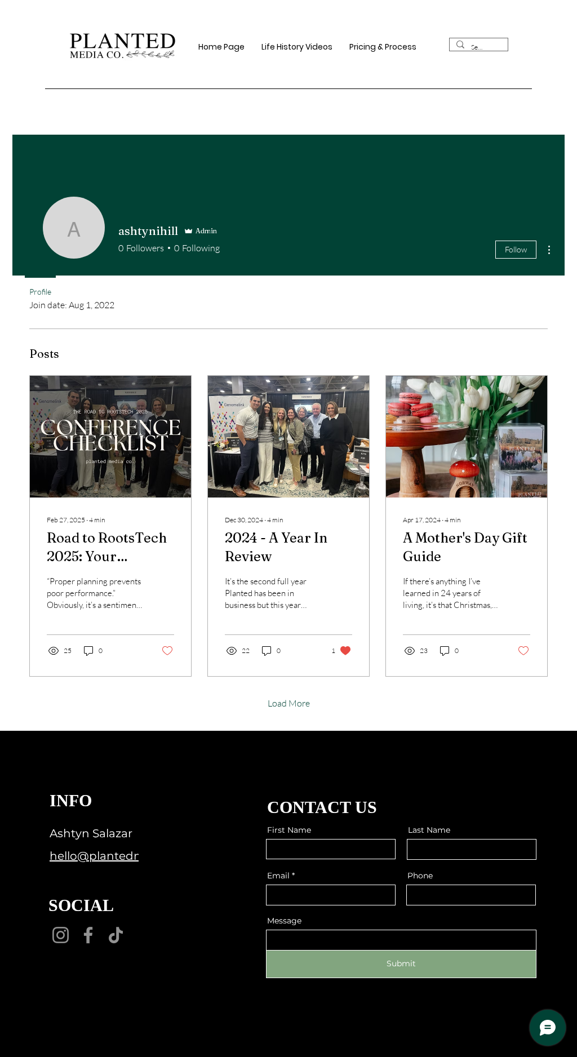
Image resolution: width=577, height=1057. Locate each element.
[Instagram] (61, 935)
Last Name (429, 830)
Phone (420, 876)
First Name (289, 830)
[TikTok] (116, 935)
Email (278, 876)
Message (284, 921)
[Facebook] (88, 935)
